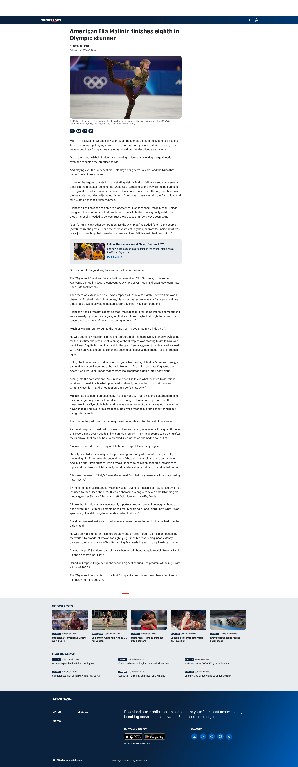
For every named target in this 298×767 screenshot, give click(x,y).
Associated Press (79, 45)
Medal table (113, 257)
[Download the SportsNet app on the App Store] (133, 736)
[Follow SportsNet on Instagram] (220, 736)
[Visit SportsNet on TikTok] (229, 736)
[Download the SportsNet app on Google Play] (154, 736)
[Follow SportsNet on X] (194, 736)
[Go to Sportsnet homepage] (51, 20)
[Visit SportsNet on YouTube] (203, 736)
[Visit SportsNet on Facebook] (212, 736)
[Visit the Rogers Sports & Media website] (67, 760)
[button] (248, 20)
